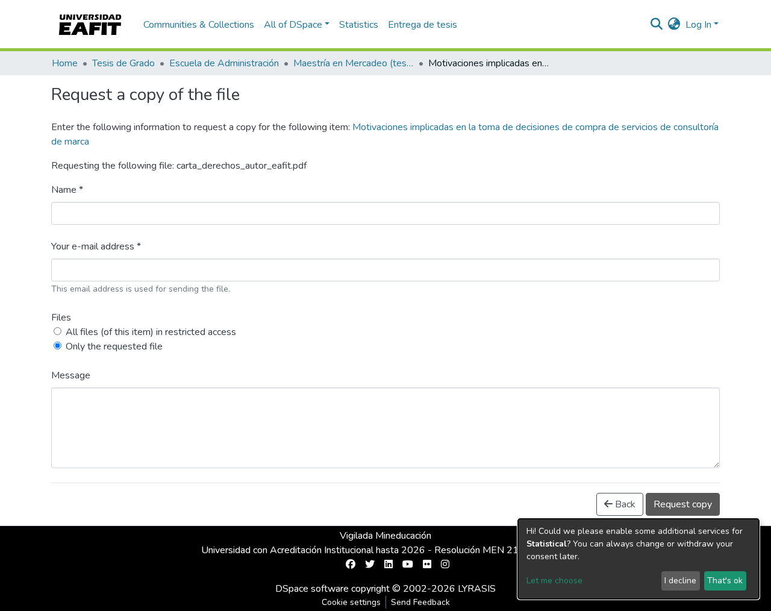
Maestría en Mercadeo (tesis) (353, 63)
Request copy (683, 504)
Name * (67, 189)
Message (70, 375)
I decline (680, 580)
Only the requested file (114, 346)
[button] (674, 24)
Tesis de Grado (123, 63)
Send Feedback (420, 602)
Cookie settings (351, 602)
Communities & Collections (198, 24)
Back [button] (624, 504)
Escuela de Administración (224, 63)
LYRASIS (477, 588)
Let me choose (554, 580)
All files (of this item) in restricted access (151, 332)
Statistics (358, 24)
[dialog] (638, 559)
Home (65, 63)
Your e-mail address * (96, 246)
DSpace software (312, 588)
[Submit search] (656, 24)
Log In (698, 24)
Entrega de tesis (422, 24)
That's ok (725, 580)
